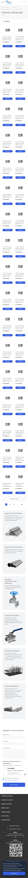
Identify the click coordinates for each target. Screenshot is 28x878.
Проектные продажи (12, 651)
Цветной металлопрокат (14, 547)
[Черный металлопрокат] (13, 531)
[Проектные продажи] (13, 670)
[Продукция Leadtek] (13, 635)
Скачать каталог (7, 796)
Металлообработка (12, 686)
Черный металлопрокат (13, 513)
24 (21, 504)
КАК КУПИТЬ (5, 816)
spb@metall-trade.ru (15, 829)
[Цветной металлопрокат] (13, 563)
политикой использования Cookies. (12, 870)
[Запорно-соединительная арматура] (13, 599)
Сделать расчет (6, 804)
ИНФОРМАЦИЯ (5, 812)
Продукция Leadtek (12, 615)
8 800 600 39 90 (14, 826)
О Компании (5, 819)
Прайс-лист (5, 808)
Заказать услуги (7, 800)
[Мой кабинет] (26, 2)
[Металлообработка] (13, 708)
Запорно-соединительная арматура (11, 581)
